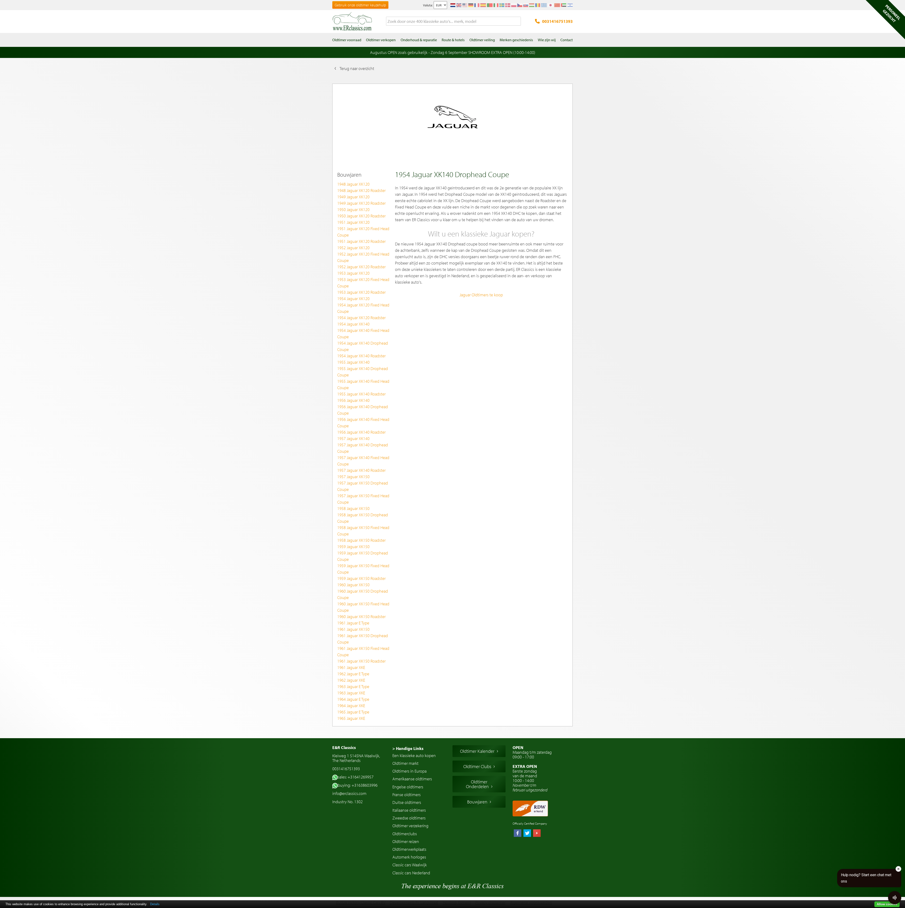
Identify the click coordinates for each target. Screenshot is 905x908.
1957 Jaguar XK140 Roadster (361, 470)
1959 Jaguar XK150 (353, 546)
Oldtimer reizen (405, 841)
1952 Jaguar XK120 (353, 247)
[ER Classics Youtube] (537, 833)
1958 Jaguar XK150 (353, 508)
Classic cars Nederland (411, 872)
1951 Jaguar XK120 (353, 222)
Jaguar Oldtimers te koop (481, 294)
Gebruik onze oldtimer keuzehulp (360, 5)
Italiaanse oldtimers (409, 810)
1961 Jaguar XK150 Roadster (361, 661)
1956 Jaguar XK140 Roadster (361, 432)
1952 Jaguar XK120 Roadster (361, 266)
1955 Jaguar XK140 (353, 362)
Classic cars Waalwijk (409, 864)
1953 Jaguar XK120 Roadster (361, 292)
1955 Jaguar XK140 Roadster (361, 394)
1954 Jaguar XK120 (353, 298)
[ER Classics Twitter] (527, 833)
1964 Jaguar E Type (353, 699)
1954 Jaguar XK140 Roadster (361, 355)
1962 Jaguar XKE (351, 680)
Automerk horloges (409, 857)
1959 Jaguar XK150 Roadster (361, 578)
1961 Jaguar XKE (351, 667)
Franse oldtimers (406, 794)
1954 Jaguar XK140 (353, 324)
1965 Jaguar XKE (351, 718)
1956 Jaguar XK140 (353, 400)
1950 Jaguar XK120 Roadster (361, 216)
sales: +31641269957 (356, 777)
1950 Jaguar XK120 (353, 209)
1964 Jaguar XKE (351, 705)
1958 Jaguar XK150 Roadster (361, 540)
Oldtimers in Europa (409, 771)
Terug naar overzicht (357, 68)
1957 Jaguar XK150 (353, 476)
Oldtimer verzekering (410, 825)
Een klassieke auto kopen (414, 755)
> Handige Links (408, 748)
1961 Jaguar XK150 (353, 629)
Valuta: (428, 5)
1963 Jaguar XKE (351, 693)
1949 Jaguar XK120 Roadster (361, 203)
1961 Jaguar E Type (353, 623)
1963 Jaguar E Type (353, 686)
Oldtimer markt (405, 763)
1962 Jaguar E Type (353, 673)
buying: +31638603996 (358, 785)
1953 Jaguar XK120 (353, 273)
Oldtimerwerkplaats (409, 849)
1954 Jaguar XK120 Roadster (361, 317)
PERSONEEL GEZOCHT (891, 13)
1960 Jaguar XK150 (353, 584)
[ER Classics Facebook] (517, 833)
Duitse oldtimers (406, 802)
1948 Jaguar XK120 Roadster (361, 190)
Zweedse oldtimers (409, 818)
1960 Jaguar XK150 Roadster (361, 616)
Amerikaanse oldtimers (412, 779)
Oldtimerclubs (404, 833)
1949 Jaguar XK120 (353, 197)
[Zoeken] (517, 21)
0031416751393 (557, 21)
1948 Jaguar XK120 (353, 184)
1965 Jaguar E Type (353, 712)
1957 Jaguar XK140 (353, 438)
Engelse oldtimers (407, 787)
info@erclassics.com (349, 793)
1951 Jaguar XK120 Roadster (361, 241)
